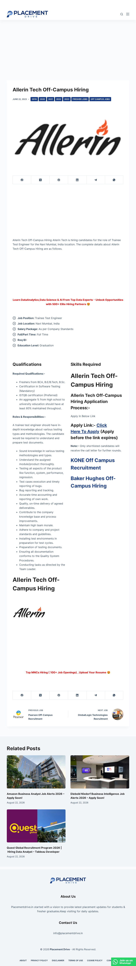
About (23, 960)
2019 (34, 99)
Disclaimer (58, 960)
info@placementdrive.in (68, 933)
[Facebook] (22, 180)
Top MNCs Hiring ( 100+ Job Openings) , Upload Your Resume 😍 (68, 672)
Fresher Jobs (80, 99)
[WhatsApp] (114, 180)
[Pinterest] (59, 180)
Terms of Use (75, 960)
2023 (66, 99)
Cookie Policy (94, 960)
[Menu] (127, 14)
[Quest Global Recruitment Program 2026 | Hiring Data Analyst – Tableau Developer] (36, 825)
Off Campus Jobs (100, 99)
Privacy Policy (39, 960)
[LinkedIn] (77, 180)
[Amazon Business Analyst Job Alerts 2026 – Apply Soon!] (36, 771)
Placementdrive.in (22, 907)
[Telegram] (96, 180)
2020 (42, 99)
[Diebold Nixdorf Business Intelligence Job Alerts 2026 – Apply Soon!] (99, 771)
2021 (50, 99)
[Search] (121, 14)
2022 (58, 99)
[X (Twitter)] (40, 180)
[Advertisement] (68, 44)
